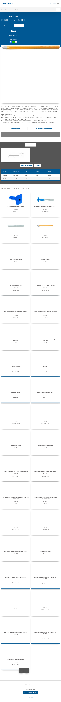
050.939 (4, 178)
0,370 (49, 178)
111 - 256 (15, 178)
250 (26, 178)
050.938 (5, 175)
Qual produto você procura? (9, 9)
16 (37, 175)
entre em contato (31, 692)
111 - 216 (15, 175)
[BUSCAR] (58, 9)
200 (26, 175)
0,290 (49, 175)
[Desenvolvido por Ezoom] (30, 698)
